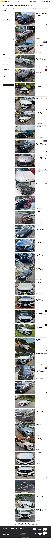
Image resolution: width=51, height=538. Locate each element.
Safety (20, 529)
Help (12, 529)
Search (31, 1)
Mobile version (5, 528)
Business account (22, 528)
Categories (10, 1)
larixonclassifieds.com (25, 537)
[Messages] (42, 1)
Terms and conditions (14, 528)
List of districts (5, 531)
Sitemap (4, 530)
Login (44, 1)
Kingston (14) (17, 524)
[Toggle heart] (46, 24)
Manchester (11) (22, 524)
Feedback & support (6, 529)
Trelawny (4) (26, 524)
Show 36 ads (9, 84)
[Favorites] (41, 1)
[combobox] (8, 8)
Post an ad (48, 1)
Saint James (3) (36, 524)
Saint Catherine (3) (31, 524)
